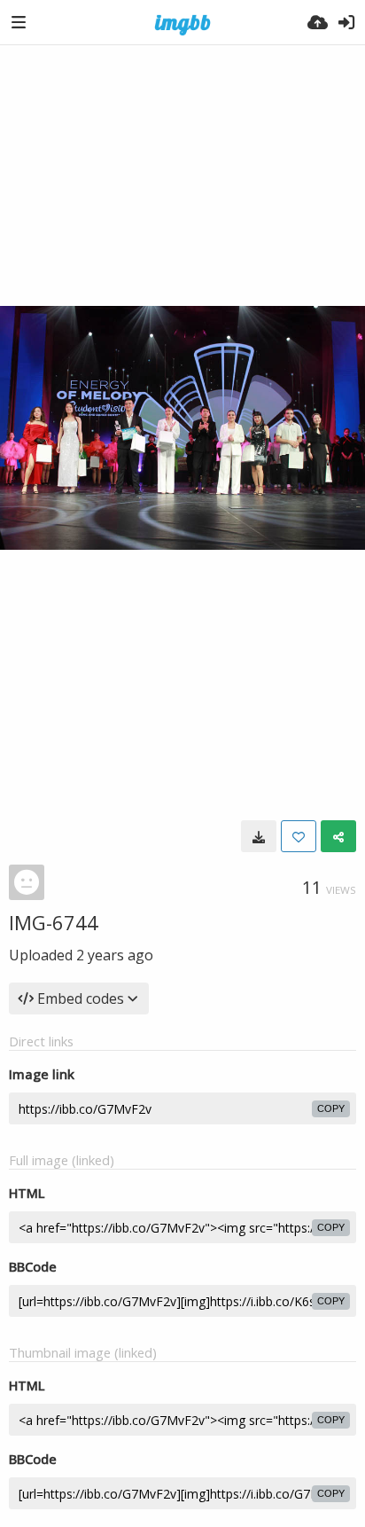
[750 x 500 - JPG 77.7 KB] (258, 836)
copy (331, 1108)
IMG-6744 (53, 922)
